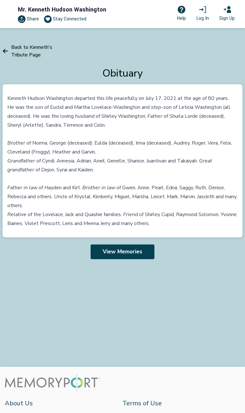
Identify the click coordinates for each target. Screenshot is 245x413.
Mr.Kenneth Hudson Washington (62, 9)
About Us (19, 403)
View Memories (122, 251)
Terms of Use (142, 403)
